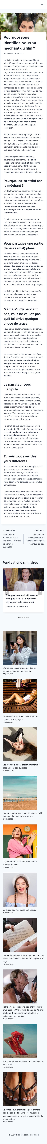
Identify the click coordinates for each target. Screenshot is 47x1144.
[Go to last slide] (7, 592)
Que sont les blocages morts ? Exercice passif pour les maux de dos (35, 537)
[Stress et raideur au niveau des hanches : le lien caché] (23, 1041)
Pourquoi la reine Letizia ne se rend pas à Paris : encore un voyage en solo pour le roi (21, 598)
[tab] (19, 617)
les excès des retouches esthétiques (19, 910)
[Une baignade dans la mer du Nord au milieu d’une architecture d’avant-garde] (23, 793)
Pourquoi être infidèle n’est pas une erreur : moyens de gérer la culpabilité (12, 539)
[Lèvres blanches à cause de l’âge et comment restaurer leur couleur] (23, 648)
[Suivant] (40, 592)
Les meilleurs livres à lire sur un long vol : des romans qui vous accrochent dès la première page (23, 958)
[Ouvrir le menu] (42, 4)
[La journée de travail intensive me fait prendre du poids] (23, 841)
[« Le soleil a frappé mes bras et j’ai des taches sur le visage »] (23, 696)
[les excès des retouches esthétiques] (23, 890)
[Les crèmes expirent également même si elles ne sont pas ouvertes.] (23, 744)
